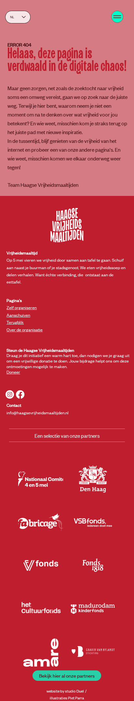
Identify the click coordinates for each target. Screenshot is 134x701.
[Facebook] (20, 394)
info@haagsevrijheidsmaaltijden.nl (38, 412)
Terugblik (15, 322)
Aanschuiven (18, 315)
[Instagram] (10, 394)
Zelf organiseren (22, 307)
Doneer (13, 372)
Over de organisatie (25, 329)
